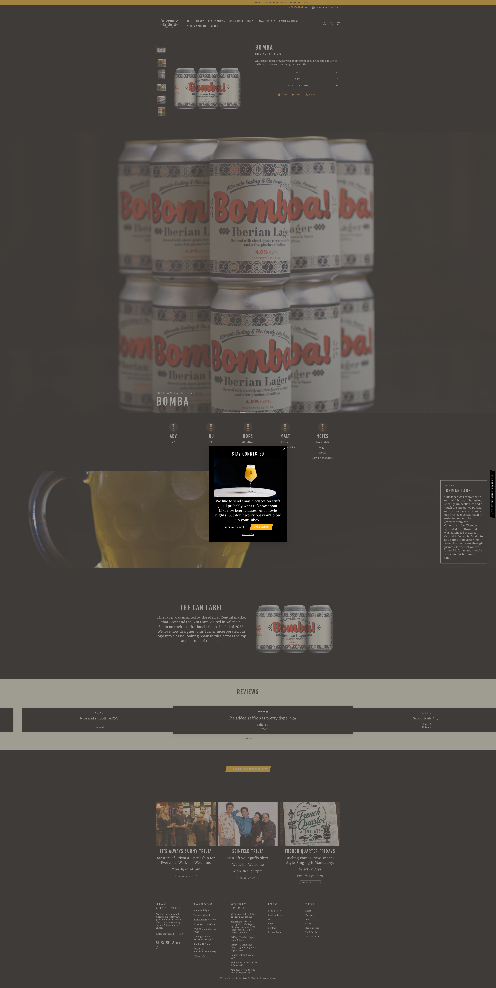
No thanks (248, 534)
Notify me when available (492, 494)
